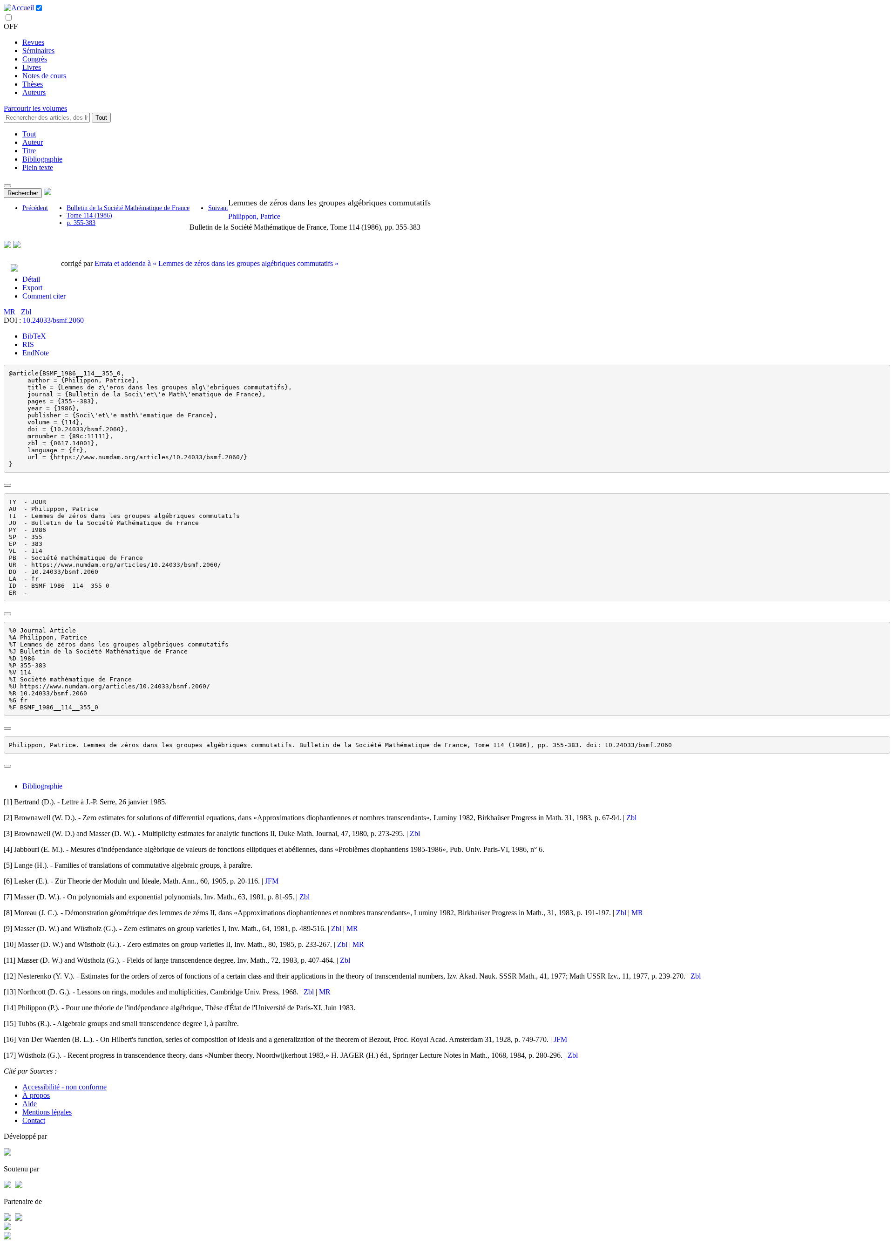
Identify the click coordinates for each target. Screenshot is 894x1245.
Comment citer (44, 296)
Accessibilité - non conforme (64, 1087)
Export (32, 288)
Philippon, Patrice (254, 216)
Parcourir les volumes (35, 108)
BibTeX (34, 336)
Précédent (35, 207)
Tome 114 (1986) (89, 215)
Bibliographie (42, 159)
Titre (29, 151)
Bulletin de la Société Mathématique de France (128, 207)
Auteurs (34, 92)
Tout (101, 117)
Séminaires (38, 50)
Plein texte (37, 167)
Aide (29, 1104)
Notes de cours (44, 76)
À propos (36, 1095)
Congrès (34, 59)
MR (10, 312)
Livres (31, 67)
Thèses (32, 84)
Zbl (26, 312)
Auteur (32, 142)
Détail (31, 279)
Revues (33, 42)
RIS (28, 344)
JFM (271, 881)
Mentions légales (47, 1112)
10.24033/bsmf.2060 (53, 320)
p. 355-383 (81, 222)
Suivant (218, 207)
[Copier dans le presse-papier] (7, 485)
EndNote (35, 353)
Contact (33, 1120)
